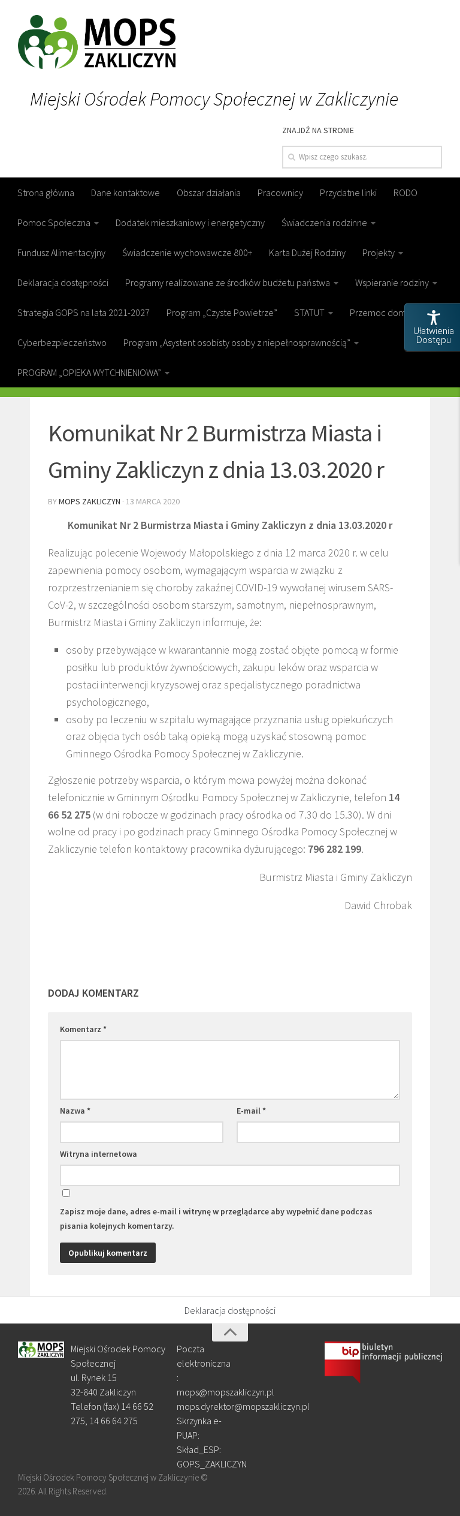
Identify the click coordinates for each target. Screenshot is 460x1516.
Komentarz (83, 1029)
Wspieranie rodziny (392, 282)
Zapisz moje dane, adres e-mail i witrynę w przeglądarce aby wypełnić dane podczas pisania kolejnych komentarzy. (216, 1218)
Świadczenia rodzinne (324, 222)
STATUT (309, 312)
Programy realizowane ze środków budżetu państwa (227, 282)
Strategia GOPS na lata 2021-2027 (83, 312)
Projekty (378, 252)
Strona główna (45, 192)
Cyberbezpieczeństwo (62, 342)
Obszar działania (209, 192)
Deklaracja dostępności (62, 282)
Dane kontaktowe (125, 192)
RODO (405, 192)
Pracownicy (280, 192)
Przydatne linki (348, 192)
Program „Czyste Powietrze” (222, 312)
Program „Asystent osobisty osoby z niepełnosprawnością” (236, 342)
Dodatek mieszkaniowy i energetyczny (190, 222)
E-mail (251, 1110)
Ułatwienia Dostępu (433, 335)
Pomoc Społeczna (53, 222)
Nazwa (75, 1110)
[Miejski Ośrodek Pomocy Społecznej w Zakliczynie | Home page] (96, 42)
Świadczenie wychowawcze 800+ (187, 252)
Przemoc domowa (386, 312)
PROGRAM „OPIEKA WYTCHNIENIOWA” (89, 372)
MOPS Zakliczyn (89, 501)
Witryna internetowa (98, 1153)
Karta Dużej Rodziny (307, 252)
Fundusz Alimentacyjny (61, 252)
